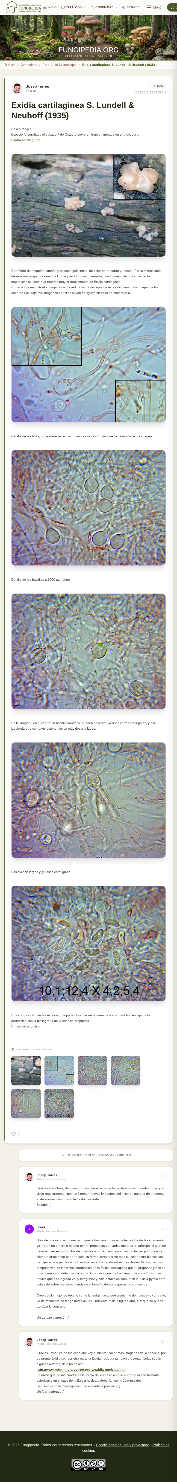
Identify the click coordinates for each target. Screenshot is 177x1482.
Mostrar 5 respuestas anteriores (99, 1155)
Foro (45, 65)
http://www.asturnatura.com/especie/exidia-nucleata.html (81, 1369)
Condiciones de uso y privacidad (122, 1445)
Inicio (52, 7)
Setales (133, 7)
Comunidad (104, 7)
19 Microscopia (65, 65)
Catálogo (74, 7)
